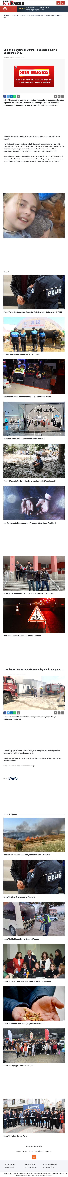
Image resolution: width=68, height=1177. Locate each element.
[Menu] (58, 3)
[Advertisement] (34, 33)
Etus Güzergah (9, 1167)
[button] (55, 96)
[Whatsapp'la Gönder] (14, 96)
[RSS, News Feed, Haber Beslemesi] (34, 1157)
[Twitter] (8, 96)
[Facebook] (4, 96)
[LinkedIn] (11, 96)
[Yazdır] (18, 96)
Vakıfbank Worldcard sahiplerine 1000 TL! (37, 9)
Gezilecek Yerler (30, 1164)
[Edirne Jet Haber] (13, 2)
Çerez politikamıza (42, 1175)
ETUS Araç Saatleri (30, 1167)
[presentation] (10, 9)
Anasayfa (18, 1151)
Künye (25, 1151)
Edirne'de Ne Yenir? (51, 1164)
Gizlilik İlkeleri (39, 1151)
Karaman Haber (49, 1167)
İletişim (31, 1151)
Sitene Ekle (48, 1151)
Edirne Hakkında (10, 1164)
